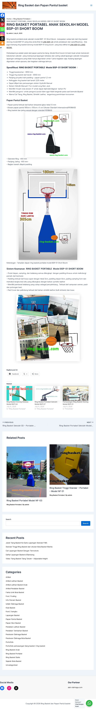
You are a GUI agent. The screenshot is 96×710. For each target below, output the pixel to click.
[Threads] (2, 38)
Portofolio (9, 642)
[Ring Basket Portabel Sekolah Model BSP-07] (47, 393)
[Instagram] (2, 34)
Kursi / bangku (11, 611)
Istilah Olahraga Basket (15, 604)
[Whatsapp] (2, 29)
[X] (2, 20)
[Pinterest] (2, 24)
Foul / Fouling (11, 596)
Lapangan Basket (13, 615)
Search (8, 519)
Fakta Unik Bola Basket (15, 592)
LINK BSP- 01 (48, 42)
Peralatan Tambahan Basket (17, 631)
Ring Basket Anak (13, 650)
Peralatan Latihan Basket (15, 627)
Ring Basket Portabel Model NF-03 (24, 500)
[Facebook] (2, 15)
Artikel (8, 577)
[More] (2, 43)
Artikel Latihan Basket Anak (16, 585)
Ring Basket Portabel (14, 654)
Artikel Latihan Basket (14, 581)
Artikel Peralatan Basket (15, 589)
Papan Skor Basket (13, 623)
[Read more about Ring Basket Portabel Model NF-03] (26, 471)
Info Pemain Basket (13, 600)
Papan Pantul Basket (14, 619)
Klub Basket (10, 608)
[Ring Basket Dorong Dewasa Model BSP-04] (19, 393)
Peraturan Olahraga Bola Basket (18, 638)
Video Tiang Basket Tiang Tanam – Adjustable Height (27, 559)
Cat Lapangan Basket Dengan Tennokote (22, 551)
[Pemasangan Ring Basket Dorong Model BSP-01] (76, 393)
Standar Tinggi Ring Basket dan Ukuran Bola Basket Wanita (29, 547)
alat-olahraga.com (75, 687)
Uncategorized (11, 665)
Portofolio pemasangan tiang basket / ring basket (25, 646)
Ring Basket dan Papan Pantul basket (43, 5)
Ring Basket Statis (13, 657)
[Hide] (1, 48)
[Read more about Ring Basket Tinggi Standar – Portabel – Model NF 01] (69, 464)
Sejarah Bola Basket (13, 661)
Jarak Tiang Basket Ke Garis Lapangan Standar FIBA (26, 543)
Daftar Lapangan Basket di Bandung (20, 555)
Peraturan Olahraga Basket (16, 634)
